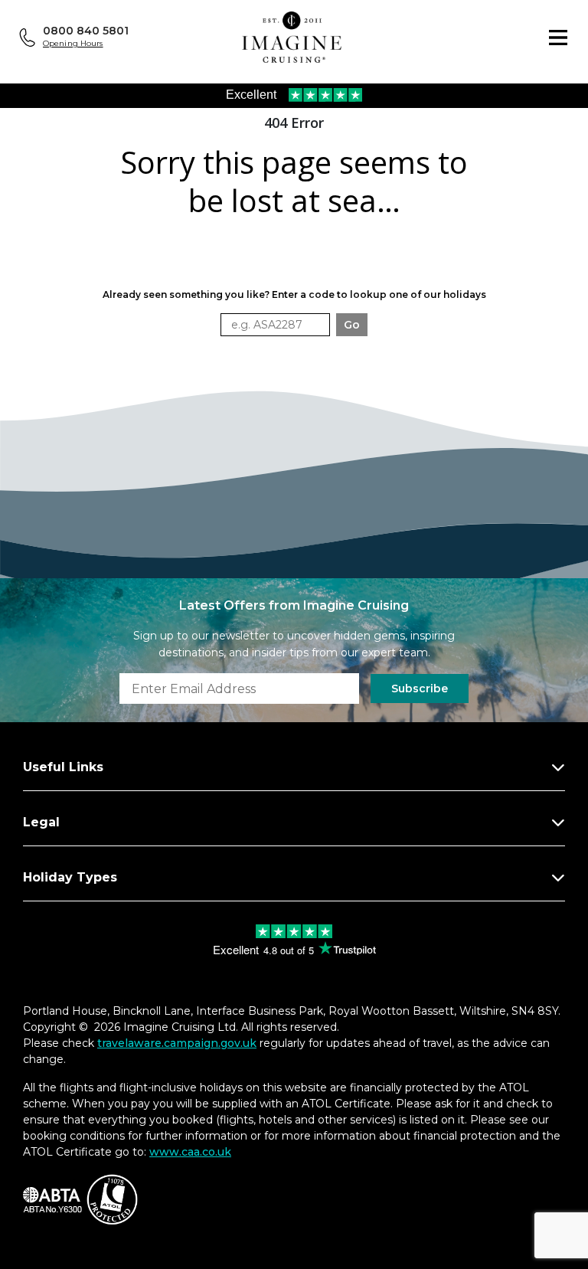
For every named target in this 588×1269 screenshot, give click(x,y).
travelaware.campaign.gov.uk (176, 1043)
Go (352, 325)
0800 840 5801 (86, 30)
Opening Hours (73, 43)
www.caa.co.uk (190, 1152)
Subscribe (419, 688)
